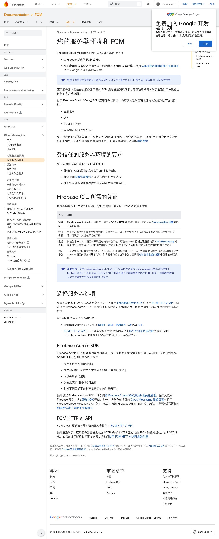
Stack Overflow (171, 481)
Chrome (108, 517)
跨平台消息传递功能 (141, 331)
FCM (38, 15)
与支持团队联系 (171, 476)
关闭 (189, 43)
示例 (100, 22)
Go (140, 325)
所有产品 (172, 517)
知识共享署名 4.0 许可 (103, 445)
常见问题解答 (170, 498)
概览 (6, 22)
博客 (184, 4)
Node (101, 325)
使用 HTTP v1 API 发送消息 (128, 436)
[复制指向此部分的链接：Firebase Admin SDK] (102, 346)
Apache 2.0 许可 (157, 445)
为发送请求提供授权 (97, 277)
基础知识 (20, 22)
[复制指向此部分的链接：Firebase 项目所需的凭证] (121, 197)
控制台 (162, 222)
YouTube (110, 492)
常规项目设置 (123, 273)
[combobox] (125, 4)
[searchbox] (23, 33)
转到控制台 (199, 4)
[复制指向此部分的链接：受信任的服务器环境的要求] (126, 155)
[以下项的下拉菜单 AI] (42, 22)
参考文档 (86, 22)
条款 (52, 531)
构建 (37, 4)
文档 (69, 4)
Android (93, 517)
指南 (52, 476)
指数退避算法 (83, 177)
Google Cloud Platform (148, 517)
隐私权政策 (64, 531)
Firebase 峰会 (113, 481)
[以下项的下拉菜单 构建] (44, 4)
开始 (205, 43)
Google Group (170, 487)
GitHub (54, 498)
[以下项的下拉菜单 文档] (76, 4)
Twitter (110, 487)
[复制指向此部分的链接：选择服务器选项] (98, 294)
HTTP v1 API (162, 303)
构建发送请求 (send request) (74, 408)
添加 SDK (88, 399)
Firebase (61, 32)
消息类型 (142, 141)
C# (130, 325)
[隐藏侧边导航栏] (41, 532)
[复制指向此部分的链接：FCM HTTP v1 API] (95, 418)
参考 (52, 481)
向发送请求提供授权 (149, 254)
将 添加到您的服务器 (130, 395)
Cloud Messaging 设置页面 (147, 399)
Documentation (16, 15)
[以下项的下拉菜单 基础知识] (29, 22)
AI (37, 22)
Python (120, 325)
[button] (20, 59)
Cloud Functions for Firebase (160, 66)
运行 (53, 4)
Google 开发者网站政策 (74, 449)
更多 (85, 4)
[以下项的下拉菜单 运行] (60, 4)
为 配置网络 (162, 79)
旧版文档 (167, 503)
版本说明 (167, 492)
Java (110, 325)
